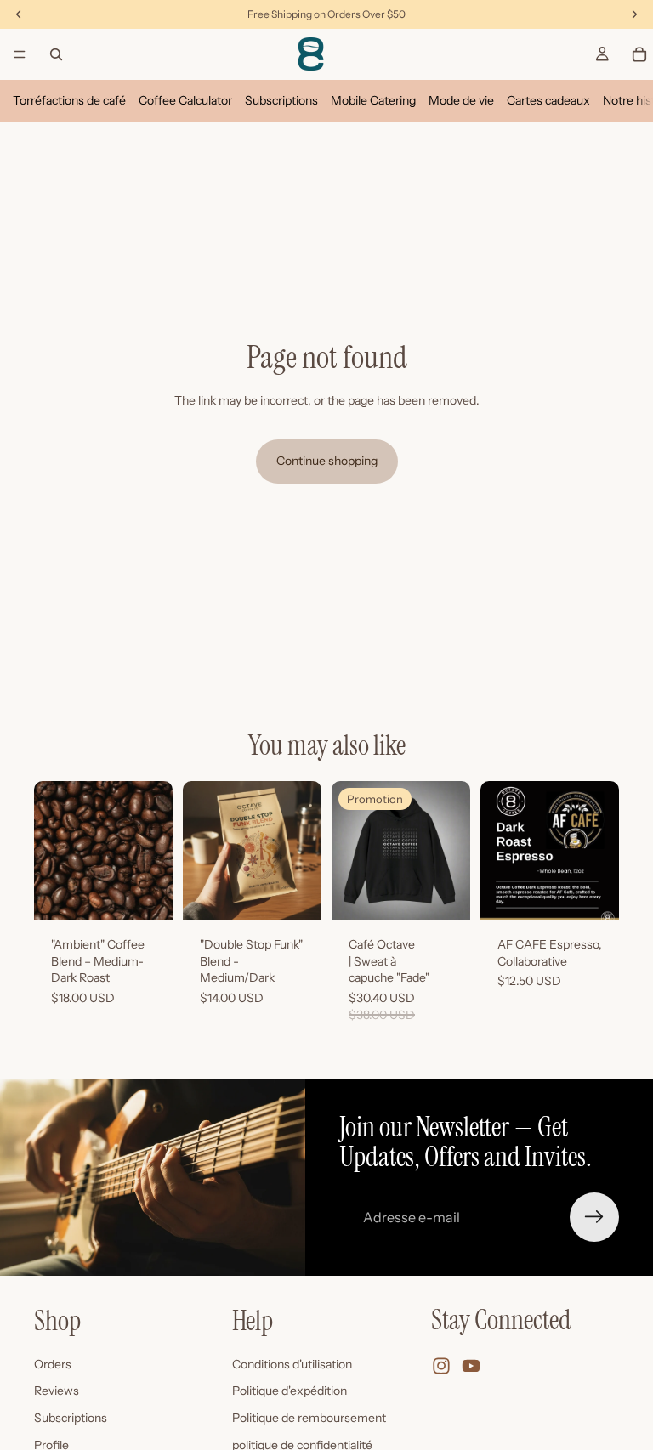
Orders (52, 1364)
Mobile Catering (373, 100)
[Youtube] (471, 1367)
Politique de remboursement (309, 1417)
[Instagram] (441, 1367)
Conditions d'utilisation (292, 1364)
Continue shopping (327, 460)
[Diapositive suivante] (154, 850)
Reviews (56, 1391)
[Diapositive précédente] (52, 850)
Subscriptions (281, 100)
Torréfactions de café (69, 100)
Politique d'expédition (289, 1391)
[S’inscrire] (594, 1217)
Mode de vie (461, 100)
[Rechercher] (56, 54)
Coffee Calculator (185, 100)
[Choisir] (146, 893)
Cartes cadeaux (548, 100)
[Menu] (19, 54)
